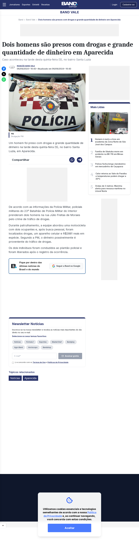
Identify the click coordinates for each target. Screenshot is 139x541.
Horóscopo (32, 347)
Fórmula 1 (30, 342)
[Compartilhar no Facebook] (4, 68)
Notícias (17, 342)
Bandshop (47, 347)
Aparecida (30, 378)
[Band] (69, 4)
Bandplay (71, 342)
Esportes (26, 4)
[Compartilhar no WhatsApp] (4, 79)
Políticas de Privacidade (58, 362)
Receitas (45, 4)
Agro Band (18, 347)
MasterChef (57, 342)
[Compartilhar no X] (4, 74)
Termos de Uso (39, 362)
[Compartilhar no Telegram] (79, 160)
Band (21, 19)
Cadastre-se (129, 4)
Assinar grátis (72, 356)
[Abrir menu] (4, 4)
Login (114, 4)
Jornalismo (14, 4)
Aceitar (70, 528)
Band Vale (30, 19)
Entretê (35, 4)
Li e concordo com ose (41, 362)
